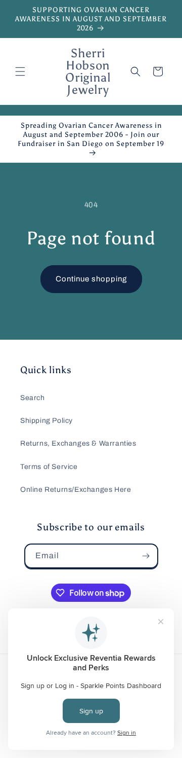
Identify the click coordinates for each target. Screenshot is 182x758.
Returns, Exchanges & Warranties (78, 443)
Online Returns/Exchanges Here (75, 489)
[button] (20, 71)
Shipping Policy (46, 420)
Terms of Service (49, 467)
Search (32, 398)
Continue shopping (91, 279)
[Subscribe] (146, 556)
